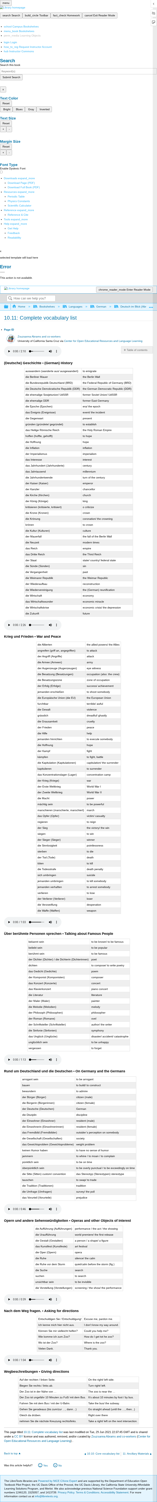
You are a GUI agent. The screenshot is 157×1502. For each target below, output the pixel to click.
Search (10, 299)
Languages (75, 306)
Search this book (10, 64)
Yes (45, 1465)
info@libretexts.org (46, 1496)
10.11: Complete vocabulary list (43, 1432)
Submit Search (11, 77)
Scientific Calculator (19, 205)
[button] (14, 233)
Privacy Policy (66, 1492)
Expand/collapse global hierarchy (8, 306)
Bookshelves (47, 306)
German (101, 306)
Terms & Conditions (87, 1492)
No (60, 1465)
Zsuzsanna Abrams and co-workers (39, 336)
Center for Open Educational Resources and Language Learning (103, 341)
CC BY (19, 1436)
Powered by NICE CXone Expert (58, 1480)
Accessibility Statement (114, 1492)
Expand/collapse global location (151, 305)
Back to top (11, 1453)
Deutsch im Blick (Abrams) (136, 306)
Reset (6, 103)
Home (21, 306)
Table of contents (137, 349)
